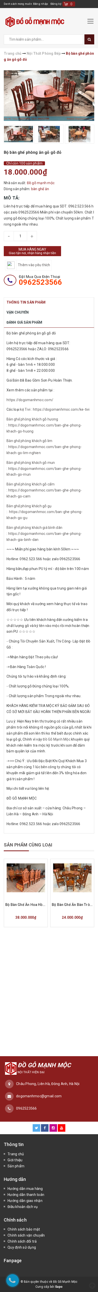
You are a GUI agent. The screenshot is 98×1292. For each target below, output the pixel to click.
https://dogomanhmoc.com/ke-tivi (61, 409)
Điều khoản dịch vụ (23, 1207)
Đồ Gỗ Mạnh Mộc (56, 739)
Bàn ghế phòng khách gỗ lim (30, 441)
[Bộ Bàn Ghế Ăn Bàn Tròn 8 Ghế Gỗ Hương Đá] (72, 878)
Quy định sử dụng (22, 1247)
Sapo (59, 1286)
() (71, 4)
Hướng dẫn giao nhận (25, 1201)
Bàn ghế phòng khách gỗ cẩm (31, 484)
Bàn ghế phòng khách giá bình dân (34, 528)
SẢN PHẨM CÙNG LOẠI (28, 844)
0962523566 (26, 1108)
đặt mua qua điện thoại (40, 280)
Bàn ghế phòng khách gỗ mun (31, 463)
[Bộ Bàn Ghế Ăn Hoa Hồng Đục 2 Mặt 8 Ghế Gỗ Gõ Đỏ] (25, 878)
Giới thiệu (15, 1160)
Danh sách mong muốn (18, 4)
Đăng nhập (40, 4)
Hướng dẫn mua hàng (25, 1189)
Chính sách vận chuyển (26, 1235)
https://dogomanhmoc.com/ (30, 400)
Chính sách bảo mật (24, 1229)
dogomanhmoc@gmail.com (39, 1096)
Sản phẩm (16, 1166)
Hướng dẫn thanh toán (26, 1195)
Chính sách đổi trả (22, 1241)
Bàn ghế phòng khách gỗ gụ (29, 506)
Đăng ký (56, 4)
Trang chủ (16, 1154)
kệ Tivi (25, 409)
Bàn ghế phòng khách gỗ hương (32, 419)
